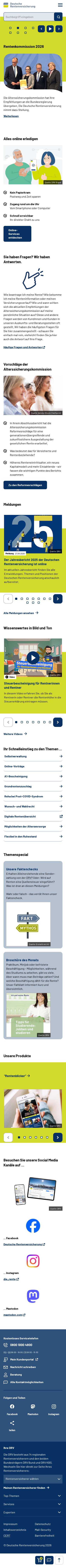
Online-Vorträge (14, 766)
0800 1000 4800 (21, 1345)
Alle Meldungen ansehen (19, 613)
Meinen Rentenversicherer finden (25, 1487)
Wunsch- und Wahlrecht (19, 806)
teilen (12, 1430)
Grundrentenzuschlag (18, 786)
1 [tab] (16, 599)
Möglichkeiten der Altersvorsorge (25, 826)
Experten (9, 1512)
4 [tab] (33, 599)
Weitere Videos (13, 734)
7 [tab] (50, 599)
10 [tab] (39, 603)
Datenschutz (43, 1524)
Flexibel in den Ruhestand (20, 836)
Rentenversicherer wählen (22, 1478)
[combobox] (29, 16)
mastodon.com (13, 1314)
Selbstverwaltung (15, 756)
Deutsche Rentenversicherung (23, 1244)
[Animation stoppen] (50, 28)
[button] (49, 1560)
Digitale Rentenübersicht (20, 816)
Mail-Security (43, 1529)
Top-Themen (11, 1495)
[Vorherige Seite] (41, 28)
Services (9, 1504)
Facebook (12, 1414)
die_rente (10, 1279)
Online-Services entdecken (15, 233)
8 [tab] (27, 603)
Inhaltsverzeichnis (15, 1529)
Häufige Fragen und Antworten (23, 347)
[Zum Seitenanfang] (59, 1560)
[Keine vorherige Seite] (8, 598)
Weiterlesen (11, 116)
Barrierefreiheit (44, 1535)
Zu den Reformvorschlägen (25, 485)
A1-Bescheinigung (15, 776)
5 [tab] (39, 599)
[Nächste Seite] (58, 28)
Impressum (10, 1524)
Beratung (16, 1374)
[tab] (10, 28)
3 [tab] (27, 599)
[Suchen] (58, 16)
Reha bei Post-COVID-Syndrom (23, 796)
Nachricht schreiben (23, 1367)
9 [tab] (33, 603)
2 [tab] (22, 599)
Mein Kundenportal (22, 1359)
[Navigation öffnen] (60, 5)
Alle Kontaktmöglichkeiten (26, 1382)
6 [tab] (44, 599)
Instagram (53, 1414)
